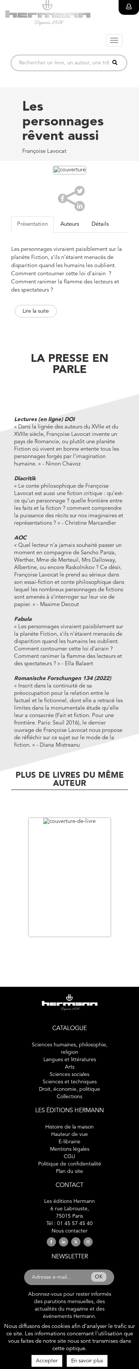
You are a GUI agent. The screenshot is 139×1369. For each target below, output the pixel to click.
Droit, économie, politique (69, 1089)
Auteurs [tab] (69, 224)
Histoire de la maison (69, 1127)
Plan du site (69, 1171)
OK (99, 1276)
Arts (70, 1067)
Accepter (47, 1360)
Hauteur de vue (69, 1134)
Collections (69, 1096)
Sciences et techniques (70, 1081)
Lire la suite (36, 311)
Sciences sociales (69, 1074)
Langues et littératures (69, 1059)
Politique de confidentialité (69, 1164)
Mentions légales (69, 1149)
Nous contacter (69, 1231)
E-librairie (69, 1141)
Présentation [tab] (32, 224)
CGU (69, 1156)
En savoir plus (87, 1360)
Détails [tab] (100, 224)
